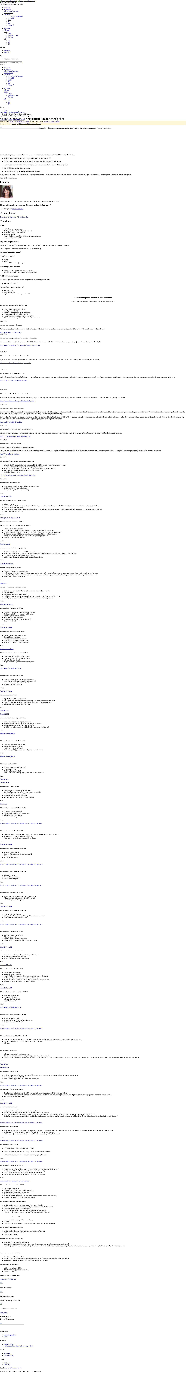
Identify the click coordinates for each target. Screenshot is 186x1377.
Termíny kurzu (12, 112)
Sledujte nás (3, 1312)
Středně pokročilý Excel (7, 733)
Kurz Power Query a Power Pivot (10, 668)
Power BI (7, 1353)
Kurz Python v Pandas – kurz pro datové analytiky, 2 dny (17, 401)
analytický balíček (17, 209)
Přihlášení (7, 52)
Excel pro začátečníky (6, 604)
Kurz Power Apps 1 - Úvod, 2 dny (10, 332)
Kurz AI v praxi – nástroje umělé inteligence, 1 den (15, 363)
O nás (5, 1336)
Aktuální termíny (9, 1344)
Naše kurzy (3, 804)
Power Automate (5, 544)
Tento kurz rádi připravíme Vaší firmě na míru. (14, 217)
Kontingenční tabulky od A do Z (10, 518)
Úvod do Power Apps (6, 563)
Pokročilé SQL (4, 714)
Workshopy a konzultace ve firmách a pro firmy (18, 1346)
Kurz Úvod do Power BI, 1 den (9, 454)
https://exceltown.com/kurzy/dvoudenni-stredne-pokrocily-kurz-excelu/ (21, 823)
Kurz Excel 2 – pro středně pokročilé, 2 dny (13, 380)
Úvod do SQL (4, 711)
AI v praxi (3, 583)
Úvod (5, 110)
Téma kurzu (20, 112)
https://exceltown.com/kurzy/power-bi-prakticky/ (15, 1181)
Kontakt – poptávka (10, 1335)
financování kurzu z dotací (51, 121)
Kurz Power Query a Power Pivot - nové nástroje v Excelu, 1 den (20, 345)
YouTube (6, 1363)
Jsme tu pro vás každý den (8, 1279)
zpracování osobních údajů (13, 1368)
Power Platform (8, 1355)
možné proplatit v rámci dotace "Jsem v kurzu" (26, 124)
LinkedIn (6, 1364)
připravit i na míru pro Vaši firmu (19, 121)
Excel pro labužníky (6, 496)
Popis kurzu (3, 112)
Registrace (7, 50)
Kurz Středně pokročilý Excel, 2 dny (11, 422)
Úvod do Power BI (6, 627)
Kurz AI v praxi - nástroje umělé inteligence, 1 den (15, 436)
